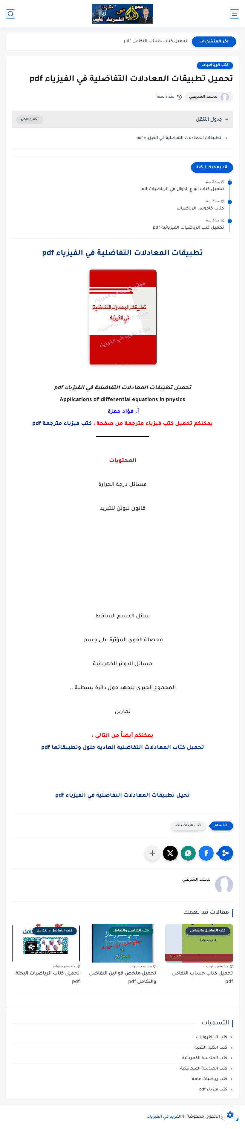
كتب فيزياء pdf (213, 1089)
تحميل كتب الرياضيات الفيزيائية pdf (188, 228)
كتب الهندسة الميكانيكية (204, 1069)
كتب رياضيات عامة (210, 1079)
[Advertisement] (122, 574)
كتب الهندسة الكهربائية (205, 1058)
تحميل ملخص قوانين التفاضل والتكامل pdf (122, 978)
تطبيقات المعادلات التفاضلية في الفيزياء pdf (179, 138)
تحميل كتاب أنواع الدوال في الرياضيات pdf (182, 189)
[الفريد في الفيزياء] (122, 14)
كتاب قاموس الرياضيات (200, 208)
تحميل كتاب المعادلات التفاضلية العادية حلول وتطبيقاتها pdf (122, 748)
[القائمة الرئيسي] (234, 14)
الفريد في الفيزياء (164, 1117)
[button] (206, 853)
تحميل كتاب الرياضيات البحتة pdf (48, 978)
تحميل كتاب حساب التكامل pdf (155, 41)
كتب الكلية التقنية (211, 1048)
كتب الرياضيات (215, 65)
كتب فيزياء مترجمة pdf (62, 424)
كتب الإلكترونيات (212, 1037)
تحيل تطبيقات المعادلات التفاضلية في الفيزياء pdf (122, 796)
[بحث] (10, 14)
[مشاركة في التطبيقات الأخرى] (152, 853)
